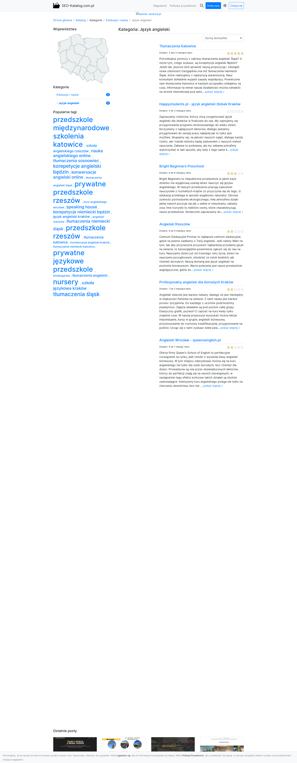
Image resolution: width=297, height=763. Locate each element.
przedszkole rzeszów (79, 231)
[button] (201, 6)
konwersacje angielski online (74, 175)
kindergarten (62, 275)
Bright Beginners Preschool (181, 166)
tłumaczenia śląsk (76, 294)
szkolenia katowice (69, 140)
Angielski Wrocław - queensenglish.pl (190, 340)
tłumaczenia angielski (90, 275)
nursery (66, 282)
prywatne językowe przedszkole (74, 260)
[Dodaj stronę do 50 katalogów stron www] (148, 13)
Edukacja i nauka (117, 20)
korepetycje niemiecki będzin (82, 211)
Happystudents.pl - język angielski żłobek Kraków (200, 104)
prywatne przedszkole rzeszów (79, 192)
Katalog (81, 20)
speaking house (82, 206)
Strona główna (62, 20)
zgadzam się (123, 755)
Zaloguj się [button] (236, 5)
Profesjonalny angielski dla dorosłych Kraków (196, 282)
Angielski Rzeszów (174, 224)
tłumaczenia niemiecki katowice (74, 246)
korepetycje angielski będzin (77, 169)
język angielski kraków (72, 217)
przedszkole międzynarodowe (82, 123)
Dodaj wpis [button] (213, 5)
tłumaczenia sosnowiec (76, 160)
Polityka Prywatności (193, 755)
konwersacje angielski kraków (90, 242)
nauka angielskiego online (78, 153)
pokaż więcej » (214, 91)
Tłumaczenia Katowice (177, 46)
